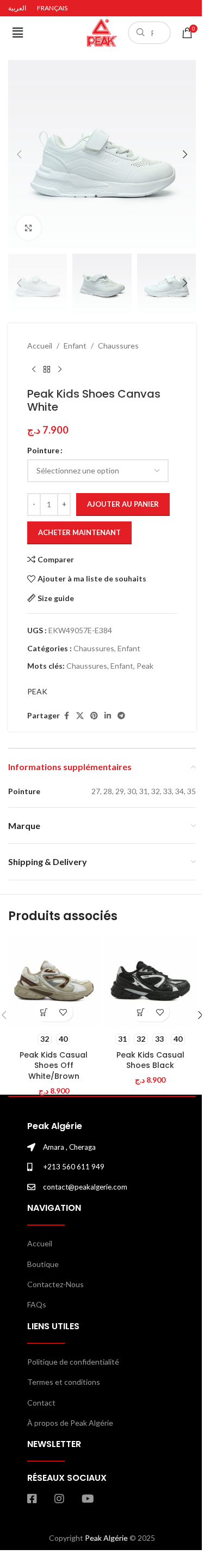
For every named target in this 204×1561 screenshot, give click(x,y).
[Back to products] (46, 369)
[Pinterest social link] (94, 716)
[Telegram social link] (121, 716)
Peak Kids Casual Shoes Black (150, 1060)
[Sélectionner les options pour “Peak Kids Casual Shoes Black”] (140, 1012)
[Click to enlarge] (28, 227)
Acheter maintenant (79, 532)
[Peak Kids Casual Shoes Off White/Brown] (54, 982)
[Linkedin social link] (107, 716)
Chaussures (118, 345)
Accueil (39, 345)
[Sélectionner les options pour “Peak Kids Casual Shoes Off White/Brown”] (44, 1012)
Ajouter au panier (123, 504)
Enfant (75, 345)
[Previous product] (33, 369)
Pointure (43, 450)
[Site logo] (102, 32)
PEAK (37, 691)
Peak (145, 665)
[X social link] (80, 716)
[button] (17, 32)
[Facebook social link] (66, 716)
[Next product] (59, 369)
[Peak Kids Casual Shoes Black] (150, 982)
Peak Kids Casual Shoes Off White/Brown (54, 1065)
